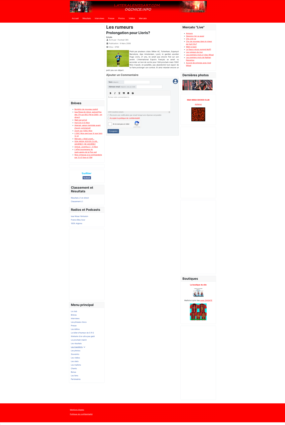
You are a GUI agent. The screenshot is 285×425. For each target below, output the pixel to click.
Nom (113, 82)
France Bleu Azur (78, 220)
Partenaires (75, 379)
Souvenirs (75, 354)
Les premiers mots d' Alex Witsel (200, 55)
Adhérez (198, 104)
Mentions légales (77, 410)
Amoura (189, 33)
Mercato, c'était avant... (84, 139)
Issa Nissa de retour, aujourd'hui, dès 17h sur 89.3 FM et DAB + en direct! (88, 114)
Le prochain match (79, 340)
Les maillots (76, 365)
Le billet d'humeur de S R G (82, 333)
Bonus (73, 372)
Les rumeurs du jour (194, 52)
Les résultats (76, 343)
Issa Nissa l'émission (79, 216)
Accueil (75, 18)
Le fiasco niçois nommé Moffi (198, 49)
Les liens (74, 375)
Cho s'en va (191, 39)
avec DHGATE (206, 300)
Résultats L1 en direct (80, 198)
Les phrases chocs (79, 322)
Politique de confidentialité (81, 414)
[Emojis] (128, 93)
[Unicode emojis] (132, 93)
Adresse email (122, 87)
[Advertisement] (86, 62)
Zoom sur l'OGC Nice (83, 131)
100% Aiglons (76, 223)
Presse (111, 18)
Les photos (75, 350)
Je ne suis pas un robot (121, 124)
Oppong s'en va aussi (195, 36)
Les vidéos (75, 358)
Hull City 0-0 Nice (82, 123)
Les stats (74, 361)
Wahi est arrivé (80, 120)
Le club (74, 311)
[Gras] (110, 93)
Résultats (86, 18)
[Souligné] (119, 93)
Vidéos (132, 18)
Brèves (74, 315)
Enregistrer (113, 131)
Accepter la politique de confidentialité (125, 118)
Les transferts (77, 347)
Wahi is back (191, 47)
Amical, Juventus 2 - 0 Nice (86, 147)
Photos (121, 18)
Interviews (99, 18)
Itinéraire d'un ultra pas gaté (83, 336)
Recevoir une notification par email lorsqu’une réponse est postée (135, 115)
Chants (74, 368)
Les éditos (75, 329)
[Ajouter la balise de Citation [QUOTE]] (123, 93)
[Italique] (115, 93)
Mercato (143, 18)
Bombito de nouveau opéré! (86, 109)
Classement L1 (77, 201)
